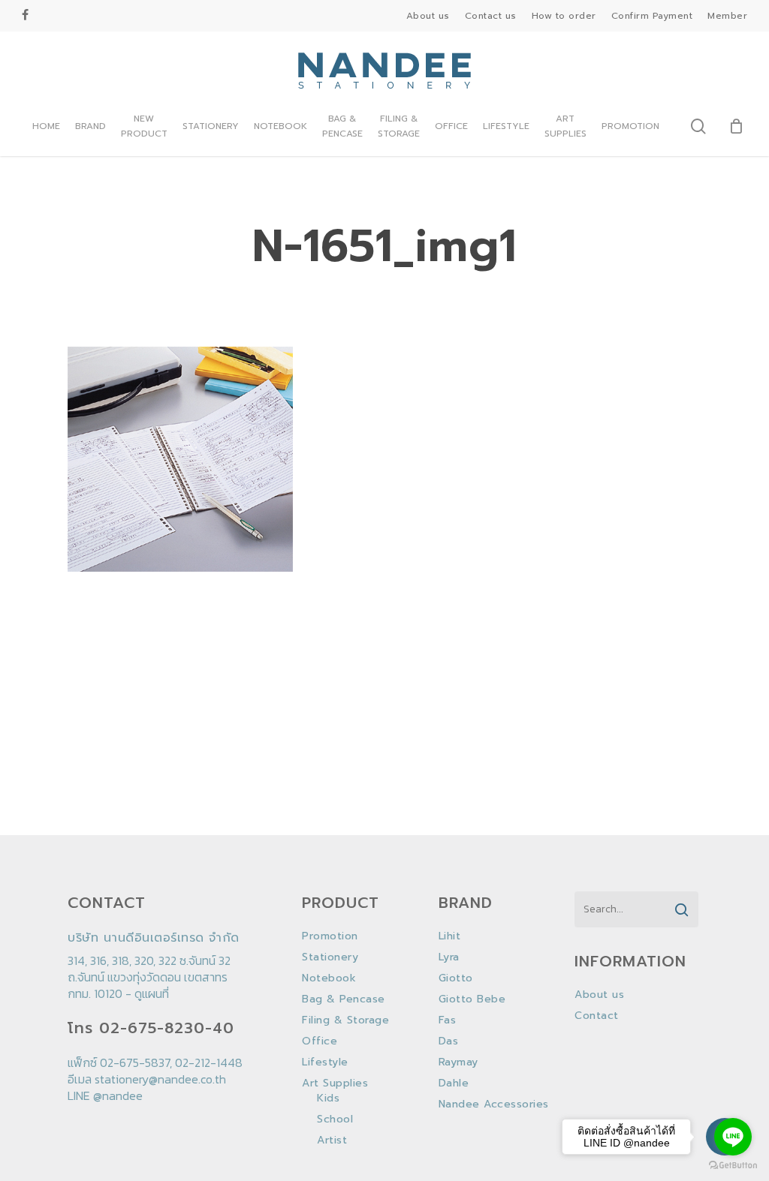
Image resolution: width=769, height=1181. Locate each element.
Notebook (329, 978)
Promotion (330, 936)
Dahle (454, 1083)
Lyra (449, 957)
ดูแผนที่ (151, 993)
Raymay (458, 1062)
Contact (596, 1015)
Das (449, 1041)
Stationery (330, 957)
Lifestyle (325, 1062)
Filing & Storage (345, 1020)
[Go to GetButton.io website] (733, 1165)
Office (319, 1041)
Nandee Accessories (494, 1104)
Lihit (450, 936)
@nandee (118, 1095)
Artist (332, 1140)
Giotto (456, 978)
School (335, 1119)
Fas (448, 1020)
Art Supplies (335, 1083)
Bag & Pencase (343, 999)
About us (599, 994)
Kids (328, 1098)
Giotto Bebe (472, 999)
